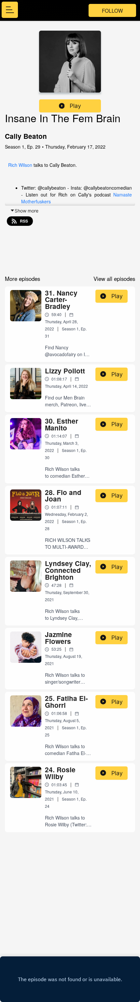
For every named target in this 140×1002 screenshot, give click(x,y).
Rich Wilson (20, 165)
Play (75, 105)
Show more (26, 210)
